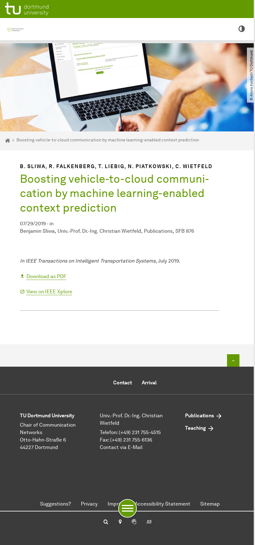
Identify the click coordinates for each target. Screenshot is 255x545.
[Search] (106, 522)
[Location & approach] (120, 522)
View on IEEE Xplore (49, 292)
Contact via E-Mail (121, 447)
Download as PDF (46, 276)
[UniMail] (148, 522)
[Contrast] (242, 29)
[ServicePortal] (134, 522)
